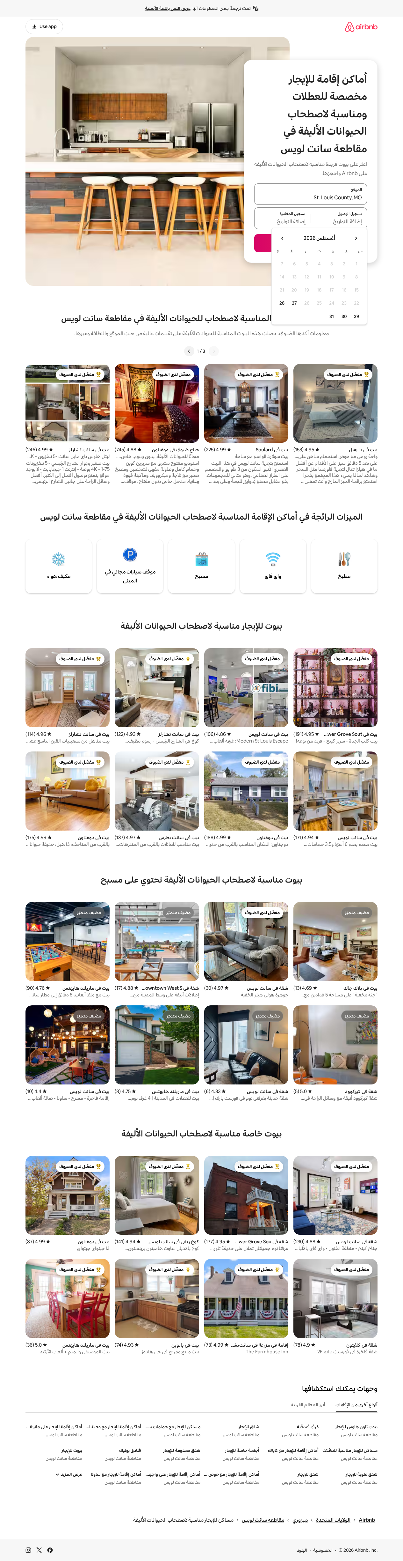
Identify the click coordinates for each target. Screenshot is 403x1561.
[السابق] (214, 351)
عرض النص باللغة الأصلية (168, 8)
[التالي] (189, 351)
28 (281, 303)
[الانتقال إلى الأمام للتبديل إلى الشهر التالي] (282, 238)
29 (356, 316)
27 (294, 303)
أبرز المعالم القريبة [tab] (308, 1405)
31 (331, 316)
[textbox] (339, 222)
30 (344, 316)
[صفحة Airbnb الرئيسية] (361, 27)
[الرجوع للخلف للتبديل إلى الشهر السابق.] (356, 238)
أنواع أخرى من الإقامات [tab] (356, 1405)
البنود (302, 1550)
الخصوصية (323, 1550)
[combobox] (310, 198)
